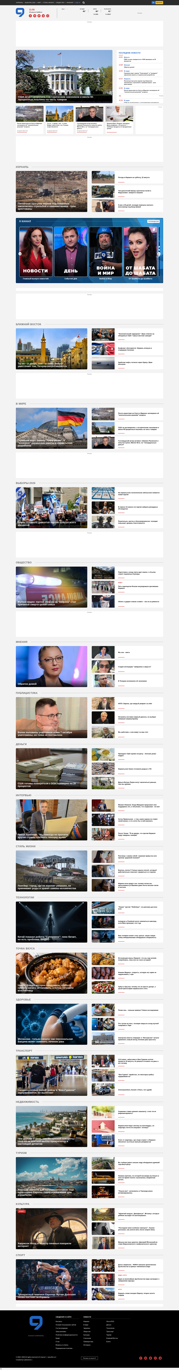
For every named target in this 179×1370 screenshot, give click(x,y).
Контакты (59, 1321)
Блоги (108, 1341)
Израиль (86, 1321)
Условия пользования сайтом (66, 1325)
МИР (39, 2)
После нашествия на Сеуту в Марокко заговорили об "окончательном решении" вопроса (141, 91)
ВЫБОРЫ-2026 (30, 2)
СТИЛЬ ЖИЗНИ (48, 2)
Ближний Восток (112, 1338)
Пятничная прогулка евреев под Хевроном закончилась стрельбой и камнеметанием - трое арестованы (140, 82)
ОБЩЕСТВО (60, 2)
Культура (86, 1335)
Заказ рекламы (61, 1331)
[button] (77, 3)
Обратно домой (129, 67)
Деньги (108, 1325)
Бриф (58, 1338)
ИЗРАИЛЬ (19, 2)
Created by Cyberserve (23, 1360)
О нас (58, 1341)
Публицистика (88, 1341)
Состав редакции (62, 1328)
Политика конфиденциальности (67, 1335)
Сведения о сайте (64, 1317)
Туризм (108, 1335)
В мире (85, 1325)
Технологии (110, 1328)
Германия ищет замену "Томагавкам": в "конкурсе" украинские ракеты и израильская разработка (141, 74)
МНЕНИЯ (70, 2)
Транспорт (110, 1331)
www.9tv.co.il (52, 1357)
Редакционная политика (64, 1348)
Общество (87, 1331)
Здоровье (86, 1328)
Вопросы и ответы (62, 1345)
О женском (87, 1338)
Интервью (86, 1345)
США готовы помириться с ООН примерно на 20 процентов (140, 60)
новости (87, 1317)
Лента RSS (110, 1321)
